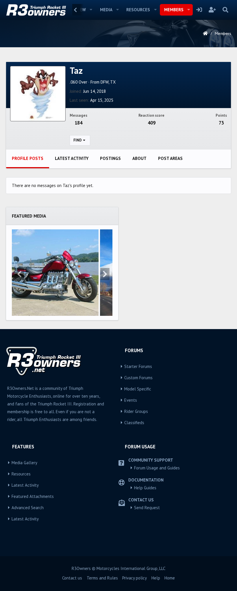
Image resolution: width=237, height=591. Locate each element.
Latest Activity (25, 485)
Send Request (147, 507)
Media (106, 9)
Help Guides (145, 487)
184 (78, 123)
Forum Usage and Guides (157, 468)
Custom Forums (138, 377)
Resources (138, 9)
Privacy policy (134, 578)
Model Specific (137, 389)
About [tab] (139, 158)
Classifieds (134, 422)
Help (155, 578)
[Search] (225, 10)
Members (174, 9)
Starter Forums (138, 366)
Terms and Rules (102, 578)
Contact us (72, 578)
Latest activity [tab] (71, 158)
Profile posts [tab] (27, 158)
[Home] (205, 33)
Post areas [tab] (170, 158)
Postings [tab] (110, 158)
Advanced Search (28, 507)
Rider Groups (136, 411)
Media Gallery (24, 462)
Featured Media (29, 216)
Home (169, 578)
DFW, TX (108, 82)
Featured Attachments (33, 496)
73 (221, 123)
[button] (91, 10)
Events (130, 400)
